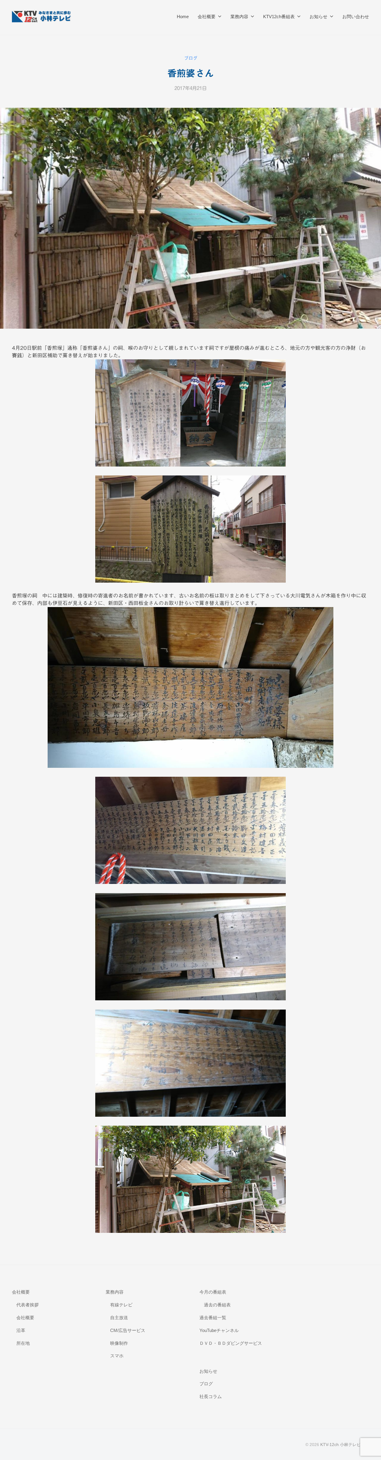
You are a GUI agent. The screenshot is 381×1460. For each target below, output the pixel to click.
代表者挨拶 (27, 1304)
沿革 (20, 1330)
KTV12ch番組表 (279, 16)
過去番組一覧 (212, 1317)
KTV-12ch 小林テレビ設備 (344, 1444)
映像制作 (119, 1343)
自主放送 (119, 1317)
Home (183, 16)
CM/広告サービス (127, 1330)
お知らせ (318, 16)
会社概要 (207, 16)
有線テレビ (121, 1304)
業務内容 (239, 16)
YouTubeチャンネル (219, 1330)
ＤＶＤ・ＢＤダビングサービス (230, 1343)
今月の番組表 (212, 1291)
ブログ (190, 58)
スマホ (117, 1355)
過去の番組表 (217, 1304)
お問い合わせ (355, 16)
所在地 (23, 1343)
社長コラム (210, 1396)
